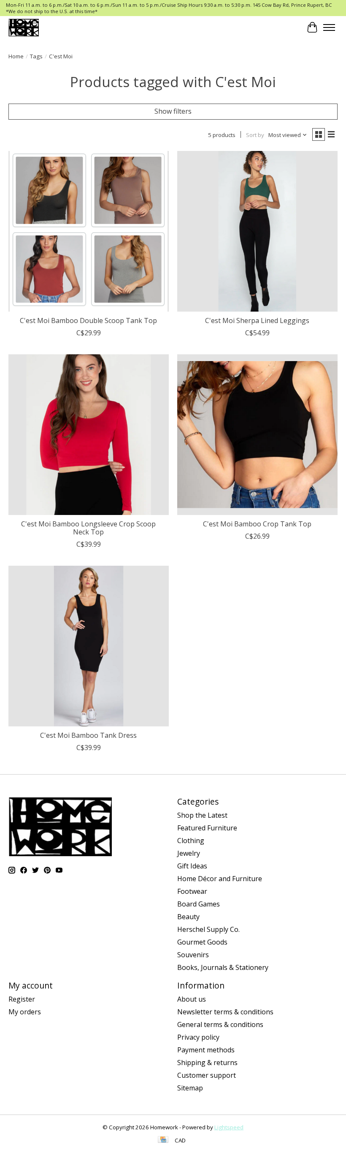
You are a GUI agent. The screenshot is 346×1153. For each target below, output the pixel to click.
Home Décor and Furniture (219, 878)
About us (191, 999)
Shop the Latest (202, 815)
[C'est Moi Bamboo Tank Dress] (88, 646)
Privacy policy (198, 1037)
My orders (24, 1011)
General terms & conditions (220, 1024)
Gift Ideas (192, 866)
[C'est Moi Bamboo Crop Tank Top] (257, 434)
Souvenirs (193, 954)
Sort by (255, 135)
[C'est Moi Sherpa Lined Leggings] (257, 231)
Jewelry (188, 853)
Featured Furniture (207, 828)
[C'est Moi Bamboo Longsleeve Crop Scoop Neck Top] (88, 434)
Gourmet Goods (202, 942)
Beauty (188, 916)
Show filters (173, 111)
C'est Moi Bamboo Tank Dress (88, 735)
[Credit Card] (163, 1140)
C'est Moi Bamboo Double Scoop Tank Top (88, 320)
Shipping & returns (207, 1062)
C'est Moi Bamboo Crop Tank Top (257, 524)
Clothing (190, 840)
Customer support (206, 1075)
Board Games (198, 904)
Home (16, 56)
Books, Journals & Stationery (222, 967)
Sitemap (190, 1088)
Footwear (192, 891)
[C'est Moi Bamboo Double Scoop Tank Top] (88, 231)
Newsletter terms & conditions (225, 1011)
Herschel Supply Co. (208, 929)
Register (21, 999)
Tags (36, 56)
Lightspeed (228, 1127)
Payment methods (206, 1049)
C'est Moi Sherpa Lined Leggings (257, 320)
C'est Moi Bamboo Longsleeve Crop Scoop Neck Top (88, 528)
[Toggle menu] (329, 27)
